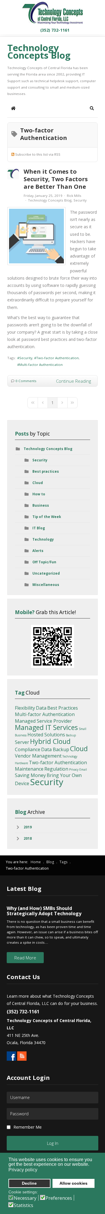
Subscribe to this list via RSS (37, 154)
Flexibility (25, 708)
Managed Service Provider (43, 721)
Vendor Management (38, 756)
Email (83, 769)
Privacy (73, 769)
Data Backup (55, 749)
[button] (92, 108)
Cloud (37, 483)
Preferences (59, 1198)
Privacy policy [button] (22, 1169)
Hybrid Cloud (50, 741)
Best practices (45, 471)
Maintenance (29, 769)
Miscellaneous (45, 584)
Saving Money (30, 775)
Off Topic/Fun (44, 562)
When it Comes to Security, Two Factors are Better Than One (56, 179)
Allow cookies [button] (74, 1183)
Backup (71, 735)
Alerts (37, 550)
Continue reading (73, 381)
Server (22, 742)
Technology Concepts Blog (49, 200)
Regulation (56, 769)
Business (40, 505)
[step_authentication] (36, 236)
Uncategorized (46, 573)
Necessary (25, 1198)
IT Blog (38, 528)
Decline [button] (29, 1183)
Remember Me (27, 1127)
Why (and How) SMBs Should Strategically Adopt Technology (44, 911)
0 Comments (25, 381)
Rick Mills (74, 195)
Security (80, 200)
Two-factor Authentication (57, 358)
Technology (43, 539)
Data (41, 708)
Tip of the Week (46, 517)
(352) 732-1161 (54, 30)
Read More (25, 958)
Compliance (27, 749)
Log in (52, 1143)
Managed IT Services (46, 727)
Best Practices (62, 708)
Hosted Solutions (46, 734)
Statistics (23, 1205)
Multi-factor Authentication (41, 364)
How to (38, 494)
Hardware (21, 763)
